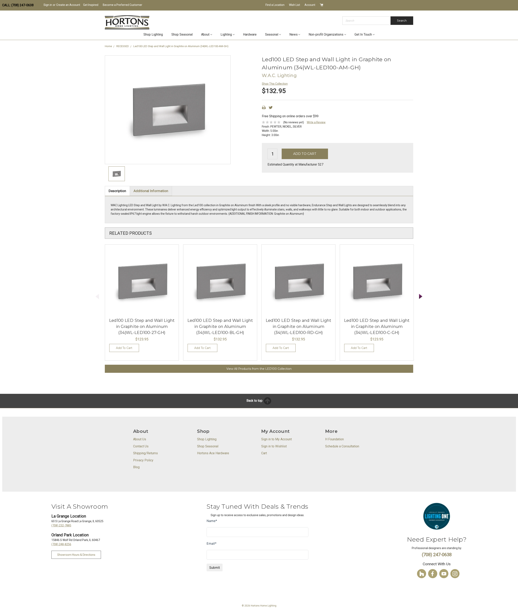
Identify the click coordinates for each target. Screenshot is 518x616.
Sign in (48, 4)
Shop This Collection (275, 83)
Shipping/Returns (145, 453)
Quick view (142, 281)
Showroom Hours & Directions (76, 554)
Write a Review (316, 122)
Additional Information (151, 191)
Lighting (226, 34)
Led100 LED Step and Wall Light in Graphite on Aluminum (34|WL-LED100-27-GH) (142, 326)
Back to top (254, 401)
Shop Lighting (153, 34)
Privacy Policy (143, 460)
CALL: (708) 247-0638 (18, 5)
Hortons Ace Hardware (213, 453)
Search (402, 20)
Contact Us (141, 446)
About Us (139, 439)
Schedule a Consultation (342, 446)
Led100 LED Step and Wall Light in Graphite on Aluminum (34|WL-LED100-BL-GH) (220, 326)
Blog (136, 467)
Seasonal (271, 34)
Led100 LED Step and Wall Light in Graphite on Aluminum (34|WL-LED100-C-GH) (377, 326)
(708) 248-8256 (61, 544)
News (293, 34)
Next (421, 296)
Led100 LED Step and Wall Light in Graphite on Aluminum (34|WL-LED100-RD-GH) (298, 326)
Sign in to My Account (276, 439)
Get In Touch (363, 34)
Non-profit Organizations (326, 34)
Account (310, 4)
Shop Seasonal (182, 34)
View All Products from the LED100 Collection (259, 369)
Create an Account (68, 4)
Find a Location (274, 4)
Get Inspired (90, 4)
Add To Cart (124, 348)
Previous (97, 296)
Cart (264, 453)
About (205, 34)
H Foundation (334, 439)
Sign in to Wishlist (274, 446)
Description (117, 191)
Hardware (250, 34)
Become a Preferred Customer (122, 4)
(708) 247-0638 (437, 554)
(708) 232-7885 (61, 525)
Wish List (294, 4)
